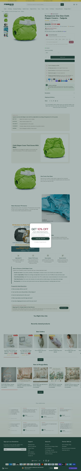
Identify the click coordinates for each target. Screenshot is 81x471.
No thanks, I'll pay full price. (40, 242)
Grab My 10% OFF (40, 238)
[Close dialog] (50, 224)
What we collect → (28, 468)
